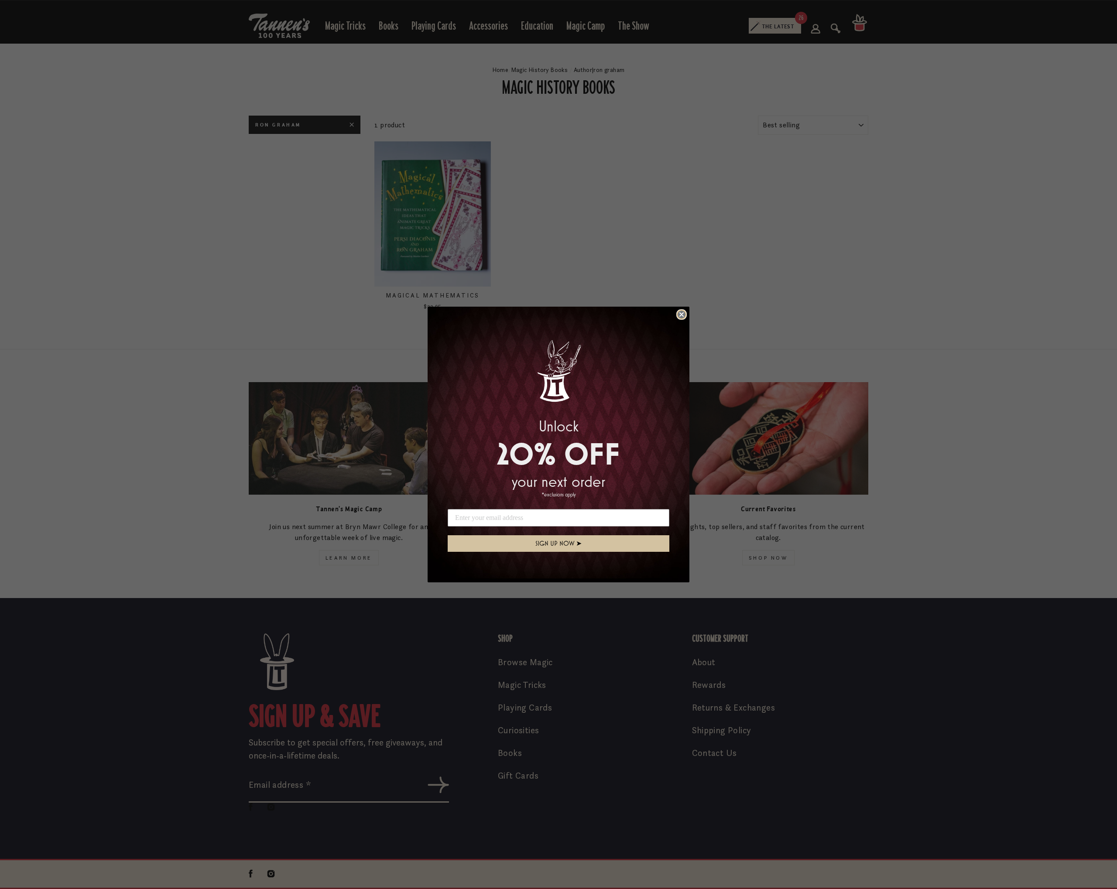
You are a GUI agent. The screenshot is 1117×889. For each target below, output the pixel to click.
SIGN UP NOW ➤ (558, 543)
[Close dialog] (681, 314)
